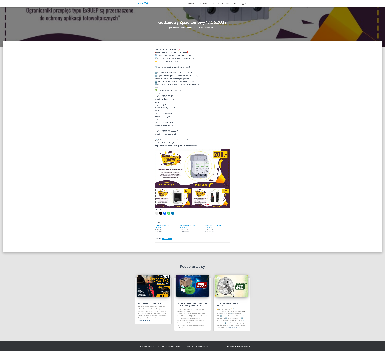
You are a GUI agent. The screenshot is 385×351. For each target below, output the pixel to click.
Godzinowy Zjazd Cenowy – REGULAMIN (195, 346)
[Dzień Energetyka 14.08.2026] (153, 285)
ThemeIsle (246, 346)
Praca (228, 3)
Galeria (212, 3)
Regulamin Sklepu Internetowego (169, 346)
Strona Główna (191, 3)
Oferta (220, 3)
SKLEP (246, 4)
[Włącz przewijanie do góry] (381, 346)
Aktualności (203, 3)
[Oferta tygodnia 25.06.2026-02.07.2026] (231, 285)
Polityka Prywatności (147, 346)
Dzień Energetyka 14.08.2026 (150, 303)
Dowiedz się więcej (144, 320)
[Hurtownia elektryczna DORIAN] (142, 3)
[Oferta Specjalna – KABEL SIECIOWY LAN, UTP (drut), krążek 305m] (192, 285)
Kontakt (235, 3)
